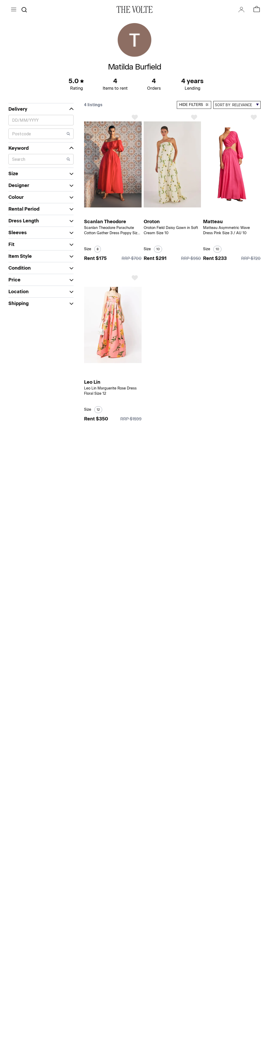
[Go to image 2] (110, 214)
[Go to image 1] (106, 214)
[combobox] (237, 105)
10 (158, 249)
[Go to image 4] (116, 214)
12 (98, 409)
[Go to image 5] (119, 214)
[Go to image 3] (113, 214)
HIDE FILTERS (191, 105)
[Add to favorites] (134, 117)
